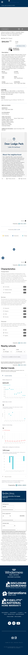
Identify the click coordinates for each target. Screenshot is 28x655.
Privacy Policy (18, 642)
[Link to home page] (14, 2)
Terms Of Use (9, 642)
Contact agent (5, 29)
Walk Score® (17, 229)
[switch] (19, 29)
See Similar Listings (20, 45)
